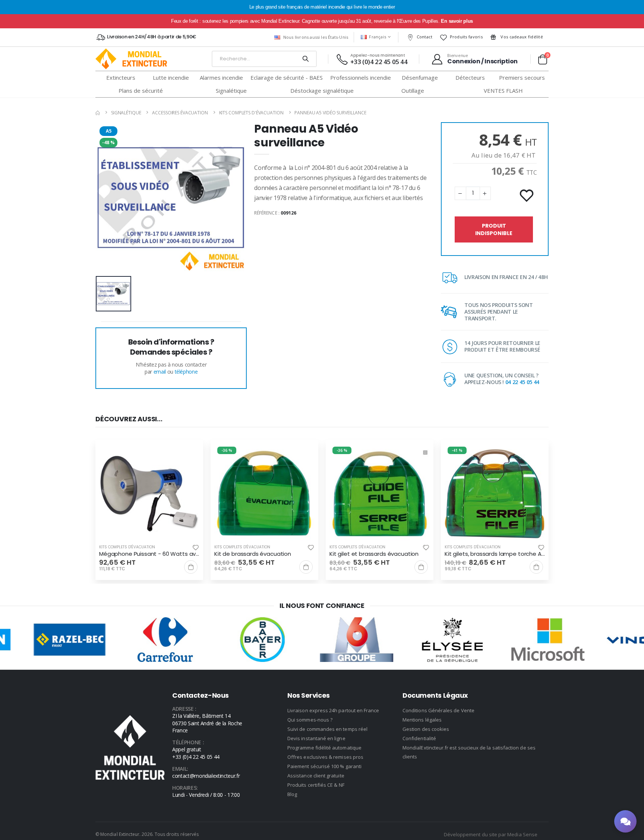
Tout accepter (321, 425)
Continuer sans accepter (322, 470)
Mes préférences (322, 448)
